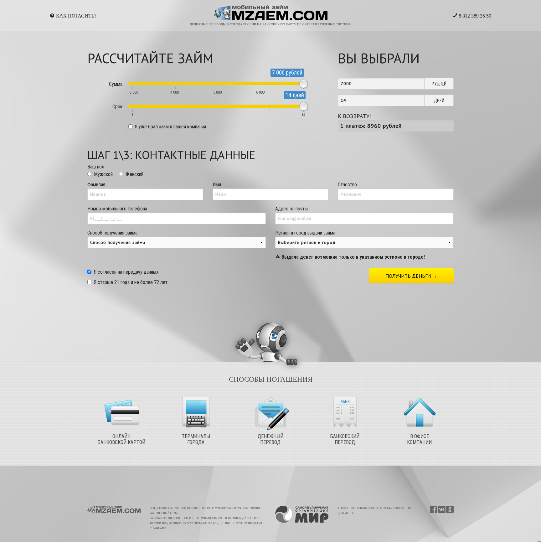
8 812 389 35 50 (474, 15)
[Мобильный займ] (271, 12)
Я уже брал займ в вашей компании (170, 127)
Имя (217, 185)
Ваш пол (95, 167)
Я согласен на (126, 272)
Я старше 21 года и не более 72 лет (130, 282)
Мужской (103, 174)
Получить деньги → (411, 276)
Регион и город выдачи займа (350, 245)
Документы (346, 513)
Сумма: (116, 84)
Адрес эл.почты (291, 209)
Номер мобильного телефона (117, 209)
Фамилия (96, 185)
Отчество (347, 185)
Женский (134, 174)
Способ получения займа (112, 233)
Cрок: (117, 107)
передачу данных (140, 272)
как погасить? (76, 15)
